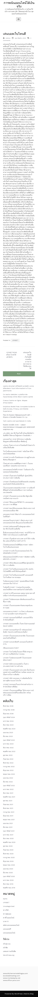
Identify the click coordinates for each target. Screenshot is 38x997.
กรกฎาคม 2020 (9, 857)
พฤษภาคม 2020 (9, 865)
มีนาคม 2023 (8, 736)
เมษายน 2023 (8, 732)
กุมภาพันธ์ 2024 (9, 717)
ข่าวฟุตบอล (7, 914)
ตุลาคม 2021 (7, 801)
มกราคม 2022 (8, 789)
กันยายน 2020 (8, 850)
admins (8, 38)
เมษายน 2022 (8, 778)
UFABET (15, 340)
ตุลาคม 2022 (7, 755)
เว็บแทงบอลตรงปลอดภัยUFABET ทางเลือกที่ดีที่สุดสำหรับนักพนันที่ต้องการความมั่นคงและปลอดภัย (19, 490)
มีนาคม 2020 (8, 873)
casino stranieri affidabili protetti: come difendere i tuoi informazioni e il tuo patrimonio (18, 388)
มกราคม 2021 (8, 835)
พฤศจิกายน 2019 (9, 888)
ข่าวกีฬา (6, 910)
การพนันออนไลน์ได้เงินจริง (19, 4)
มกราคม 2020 (8, 880)
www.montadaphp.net (11, 978)
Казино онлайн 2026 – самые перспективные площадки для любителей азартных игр (19, 427)
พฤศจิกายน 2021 (9, 797)
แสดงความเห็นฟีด (9, 951)
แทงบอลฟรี (7, 929)
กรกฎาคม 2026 (8, 710)
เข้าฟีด (5, 948)
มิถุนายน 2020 (8, 861)
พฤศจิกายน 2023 (9, 729)
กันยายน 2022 (8, 759)
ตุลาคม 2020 (8, 846)
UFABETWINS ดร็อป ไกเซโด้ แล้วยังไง (11, 354)
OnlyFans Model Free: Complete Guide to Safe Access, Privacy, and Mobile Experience (19, 409)
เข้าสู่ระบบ (6, 944)
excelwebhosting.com (11, 976)
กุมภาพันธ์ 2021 (8, 831)
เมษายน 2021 (8, 823)
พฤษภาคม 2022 (9, 774)
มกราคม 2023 (8, 744)
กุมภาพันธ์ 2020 (9, 876)
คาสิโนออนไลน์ (8, 918)
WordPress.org (8, 955)
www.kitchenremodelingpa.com (15, 973)
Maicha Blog (28, 994)
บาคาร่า (6, 921)
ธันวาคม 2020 (8, 838)
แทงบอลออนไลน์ (9, 933)
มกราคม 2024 (8, 721)
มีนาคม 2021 (7, 827)
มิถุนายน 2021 (8, 816)
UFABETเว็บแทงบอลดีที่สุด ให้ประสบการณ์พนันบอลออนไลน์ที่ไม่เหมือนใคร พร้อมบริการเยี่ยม (18, 692)
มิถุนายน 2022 (8, 770)
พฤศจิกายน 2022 (9, 751)
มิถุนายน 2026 (8, 714)
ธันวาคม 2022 (8, 748)
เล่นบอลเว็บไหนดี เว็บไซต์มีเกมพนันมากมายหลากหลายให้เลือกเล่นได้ (27, 360)
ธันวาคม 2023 (8, 725)
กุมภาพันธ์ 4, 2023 (20, 38)
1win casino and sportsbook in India (17, 421)
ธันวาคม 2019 (8, 884)
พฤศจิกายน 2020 (9, 842)
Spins (5, 899)
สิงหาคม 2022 (8, 763)
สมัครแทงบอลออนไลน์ (11, 925)
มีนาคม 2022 (8, 782)
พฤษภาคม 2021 (9, 820)
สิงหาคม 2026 (8, 706)
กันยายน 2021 (8, 804)
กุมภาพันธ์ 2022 (9, 785)
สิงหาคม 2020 (8, 854)
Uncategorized (8, 906)
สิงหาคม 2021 (8, 808)
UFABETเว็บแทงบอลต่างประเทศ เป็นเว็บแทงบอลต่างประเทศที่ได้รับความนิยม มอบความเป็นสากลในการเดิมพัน (19, 672)
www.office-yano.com (11, 980)
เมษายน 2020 (8, 869)
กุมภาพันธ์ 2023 (9, 740)
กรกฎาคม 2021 (8, 812)
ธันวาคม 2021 (8, 793)
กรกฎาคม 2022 (8, 766)
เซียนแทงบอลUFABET (11, 648)
